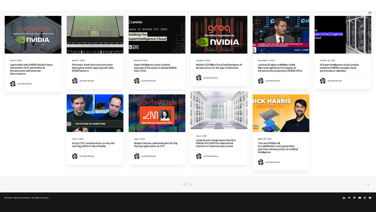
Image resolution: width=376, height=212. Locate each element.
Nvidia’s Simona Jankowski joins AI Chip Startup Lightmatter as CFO (156, 145)
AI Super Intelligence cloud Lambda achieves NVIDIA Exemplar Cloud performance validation (339, 67)
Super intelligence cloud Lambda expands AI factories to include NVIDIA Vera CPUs (155, 67)
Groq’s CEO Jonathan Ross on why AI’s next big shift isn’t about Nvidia (93, 145)
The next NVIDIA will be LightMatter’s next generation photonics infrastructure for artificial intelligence (278, 148)
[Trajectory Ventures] (23, 12)
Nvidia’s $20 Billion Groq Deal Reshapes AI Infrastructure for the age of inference (219, 66)
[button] (33, 35)
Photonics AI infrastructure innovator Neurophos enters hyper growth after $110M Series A (93, 67)
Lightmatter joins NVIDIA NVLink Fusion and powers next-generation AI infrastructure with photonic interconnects (31, 69)
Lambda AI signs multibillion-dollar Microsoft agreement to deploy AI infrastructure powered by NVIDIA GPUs (280, 67)
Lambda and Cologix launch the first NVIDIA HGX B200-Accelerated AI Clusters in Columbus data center (215, 143)
